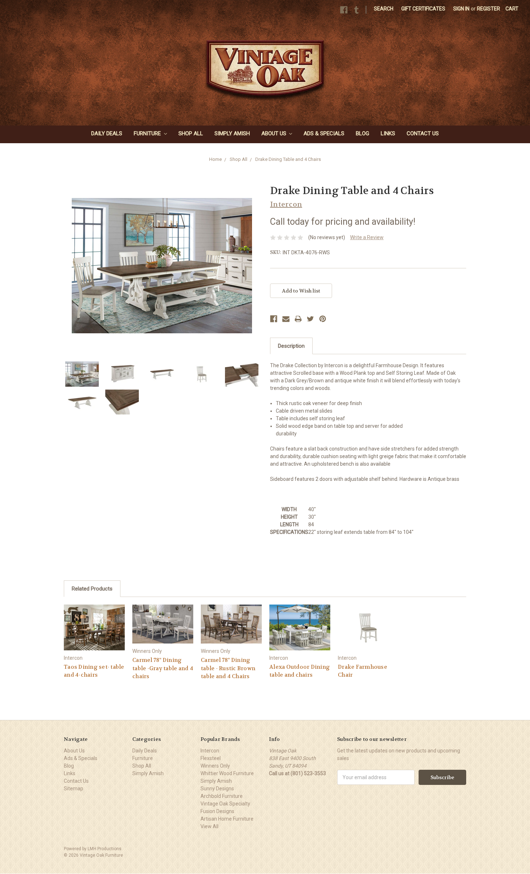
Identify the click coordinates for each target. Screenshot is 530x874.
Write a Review (367, 237)
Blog (362, 133)
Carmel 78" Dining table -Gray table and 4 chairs (162, 668)
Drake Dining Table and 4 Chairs (288, 159)
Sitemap (73, 788)
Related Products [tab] (92, 588)
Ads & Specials (324, 133)
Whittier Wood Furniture (227, 773)
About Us (274, 133)
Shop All (190, 133)
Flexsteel (210, 758)
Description (291, 346)
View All (209, 826)
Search (383, 9)
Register (488, 9)
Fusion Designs (217, 811)
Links (388, 133)
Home (215, 159)
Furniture (148, 133)
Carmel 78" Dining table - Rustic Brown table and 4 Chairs (228, 668)
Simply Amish (232, 133)
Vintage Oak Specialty (225, 804)
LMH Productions (105, 848)
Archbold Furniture (221, 796)
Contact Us (423, 133)
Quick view (94, 627)
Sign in (461, 9)
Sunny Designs (217, 788)
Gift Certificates (423, 9)
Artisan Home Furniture (226, 819)
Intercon (209, 751)
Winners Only (215, 766)
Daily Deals (106, 133)
